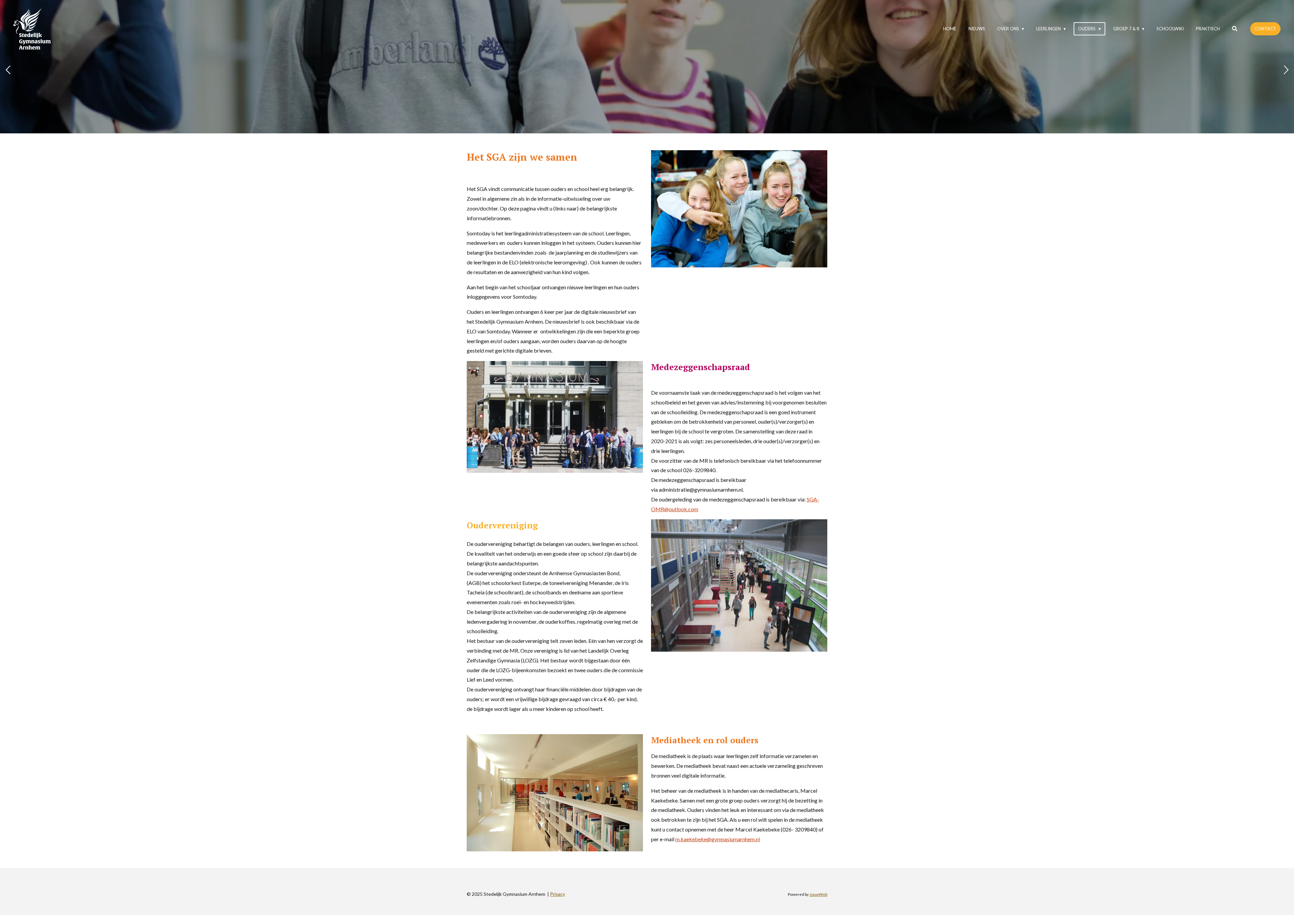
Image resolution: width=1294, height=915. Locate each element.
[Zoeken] (1235, 28)
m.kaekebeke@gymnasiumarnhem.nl (717, 839)
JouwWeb (818, 894)
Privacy (557, 894)
